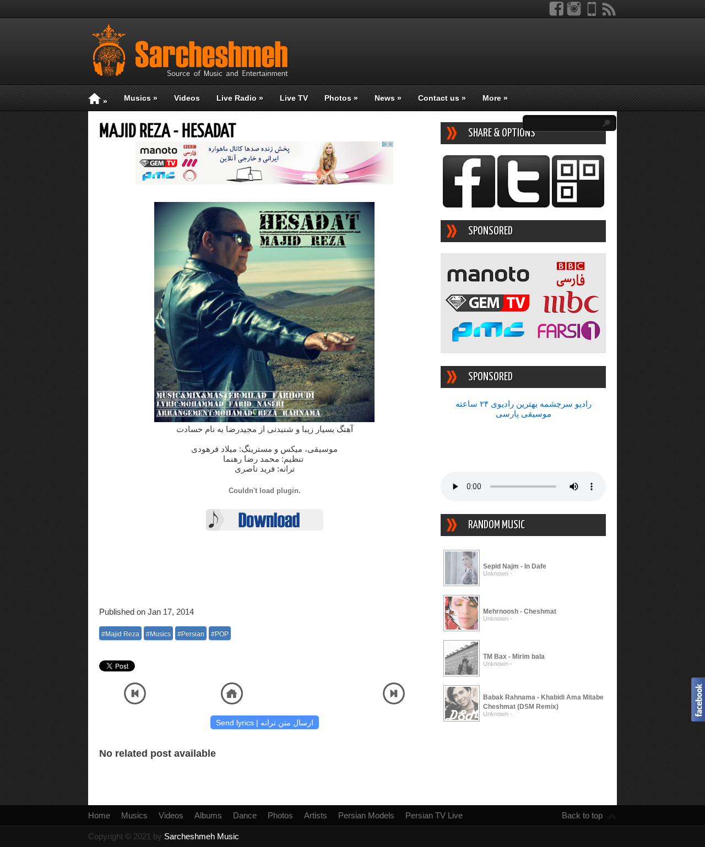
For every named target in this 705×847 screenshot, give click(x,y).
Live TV (294, 98)
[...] (461, 584)
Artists (315, 815)
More (495, 98)
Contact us (442, 98)
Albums (208, 815)
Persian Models (366, 815)
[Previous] (135, 701)
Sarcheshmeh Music (201, 836)
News (388, 98)
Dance (245, 815)
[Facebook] (556, 13)
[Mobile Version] (591, 13)
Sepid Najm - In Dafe (514, 566)
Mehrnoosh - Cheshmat (519, 611)
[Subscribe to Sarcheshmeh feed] (609, 13)
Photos (341, 98)
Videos (187, 98)
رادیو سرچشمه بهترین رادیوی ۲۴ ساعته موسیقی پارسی (523, 408)
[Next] (394, 701)
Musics (141, 98)
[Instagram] (574, 13)
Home (99, 815)
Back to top (582, 815)
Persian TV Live (434, 815)
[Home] (232, 701)
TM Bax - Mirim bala (514, 656)
